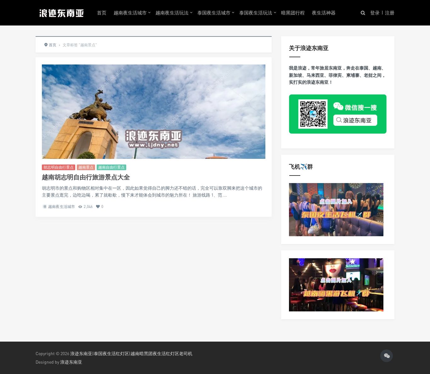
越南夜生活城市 (130, 12)
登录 (375, 12)
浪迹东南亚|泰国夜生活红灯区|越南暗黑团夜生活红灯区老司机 (131, 353)
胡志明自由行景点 (58, 167)
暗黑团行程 (293, 12)
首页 (101, 12)
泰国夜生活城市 (213, 12)
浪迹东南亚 (71, 362)
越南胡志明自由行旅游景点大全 (86, 177)
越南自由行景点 (111, 167)
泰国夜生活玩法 (255, 12)
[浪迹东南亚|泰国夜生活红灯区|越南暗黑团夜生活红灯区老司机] (62, 12)
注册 (389, 12)
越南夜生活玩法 (172, 12)
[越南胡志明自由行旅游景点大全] (153, 138)
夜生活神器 (324, 12)
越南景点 (85, 167)
